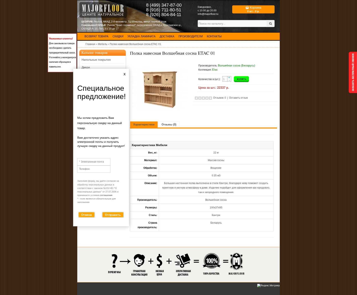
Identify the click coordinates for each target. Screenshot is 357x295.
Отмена (86, 214)
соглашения (106, 195)
